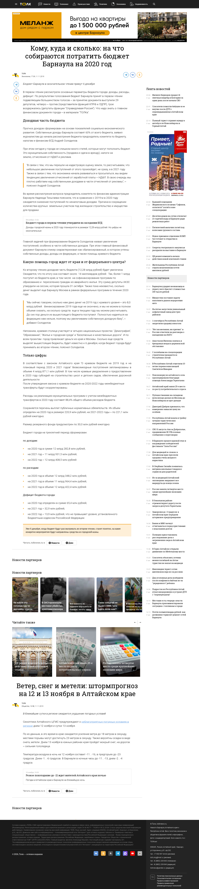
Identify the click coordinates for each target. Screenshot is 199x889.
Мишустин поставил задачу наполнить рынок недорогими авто (167, 300)
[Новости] (53, 543)
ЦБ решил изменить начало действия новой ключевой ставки (32, 666)
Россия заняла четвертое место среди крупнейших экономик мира (118, 666)
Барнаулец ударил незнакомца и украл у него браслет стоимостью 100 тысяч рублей (168, 289)
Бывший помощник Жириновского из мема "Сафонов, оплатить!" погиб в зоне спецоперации (168, 206)
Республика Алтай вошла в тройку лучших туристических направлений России (169, 421)
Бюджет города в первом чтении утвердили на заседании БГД (64, 222)
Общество (25, 706)
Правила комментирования (167, 881)
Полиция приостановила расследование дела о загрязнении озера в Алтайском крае (168, 538)
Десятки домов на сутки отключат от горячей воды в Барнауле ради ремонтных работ (169, 219)
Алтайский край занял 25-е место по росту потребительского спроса (76, 666)
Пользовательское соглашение (169, 878)
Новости (46, 4)
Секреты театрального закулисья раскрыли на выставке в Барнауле (169, 249)
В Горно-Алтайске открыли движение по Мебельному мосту (168, 550)
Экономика (121, 4)
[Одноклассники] (139, 74)
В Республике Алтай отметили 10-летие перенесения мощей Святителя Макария (168, 366)
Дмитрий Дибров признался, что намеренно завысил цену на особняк (168, 409)
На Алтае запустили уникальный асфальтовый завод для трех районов (168, 312)
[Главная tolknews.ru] (25, 4)
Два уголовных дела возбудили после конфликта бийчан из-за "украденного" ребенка (167, 581)
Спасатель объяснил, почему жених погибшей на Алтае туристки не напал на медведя (167, 560)
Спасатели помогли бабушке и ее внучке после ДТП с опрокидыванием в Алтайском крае (168, 110)
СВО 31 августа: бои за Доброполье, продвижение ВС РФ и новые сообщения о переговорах (169, 432)
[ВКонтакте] (132, 74)
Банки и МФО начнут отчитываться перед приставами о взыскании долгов (168, 526)
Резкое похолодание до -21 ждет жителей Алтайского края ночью (66, 775)
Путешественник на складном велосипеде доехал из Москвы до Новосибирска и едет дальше (168, 398)
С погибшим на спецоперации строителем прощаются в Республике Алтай (167, 355)
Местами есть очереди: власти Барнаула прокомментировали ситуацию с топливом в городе (167, 603)
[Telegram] (125, 74)
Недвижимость (141, 4)
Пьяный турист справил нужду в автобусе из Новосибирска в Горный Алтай (168, 123)
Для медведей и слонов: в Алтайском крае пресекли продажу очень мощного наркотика (165, 456)
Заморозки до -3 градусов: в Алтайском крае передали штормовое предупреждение (166, 515)
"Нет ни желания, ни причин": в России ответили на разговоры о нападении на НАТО (168, 332)
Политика (103, 4)
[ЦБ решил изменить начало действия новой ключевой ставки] (32, 652)
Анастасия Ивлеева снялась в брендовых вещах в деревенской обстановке (168, 344)
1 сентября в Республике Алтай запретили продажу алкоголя (167, 322)
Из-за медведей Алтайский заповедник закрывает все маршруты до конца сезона (165, 480)
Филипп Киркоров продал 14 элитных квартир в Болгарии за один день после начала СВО (167, 98)
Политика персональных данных (169, 876)
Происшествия (84, 4)
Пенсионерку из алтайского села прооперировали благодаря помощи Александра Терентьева (168, 378)
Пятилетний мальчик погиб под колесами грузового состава (168, 228)
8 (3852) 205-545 (160, 861)
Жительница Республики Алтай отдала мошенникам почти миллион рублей (168, 268)
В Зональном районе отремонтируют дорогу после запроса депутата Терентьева (166, 503)
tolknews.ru (162, 824)
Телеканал (64, 4)
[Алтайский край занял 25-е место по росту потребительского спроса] (76, 652)
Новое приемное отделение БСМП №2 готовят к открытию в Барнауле (169, 239)
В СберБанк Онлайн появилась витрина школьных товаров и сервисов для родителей (167, 469)
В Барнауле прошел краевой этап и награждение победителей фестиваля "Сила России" (169, 443)
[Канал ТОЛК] (69, 543)
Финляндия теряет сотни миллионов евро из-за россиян (167, 570)
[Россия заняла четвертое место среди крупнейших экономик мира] (120, 652)
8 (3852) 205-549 (160, 864)
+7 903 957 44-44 (160, 854)
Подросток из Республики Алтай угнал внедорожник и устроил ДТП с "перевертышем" (169, 592)
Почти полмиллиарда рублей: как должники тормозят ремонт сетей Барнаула (169, 615)
